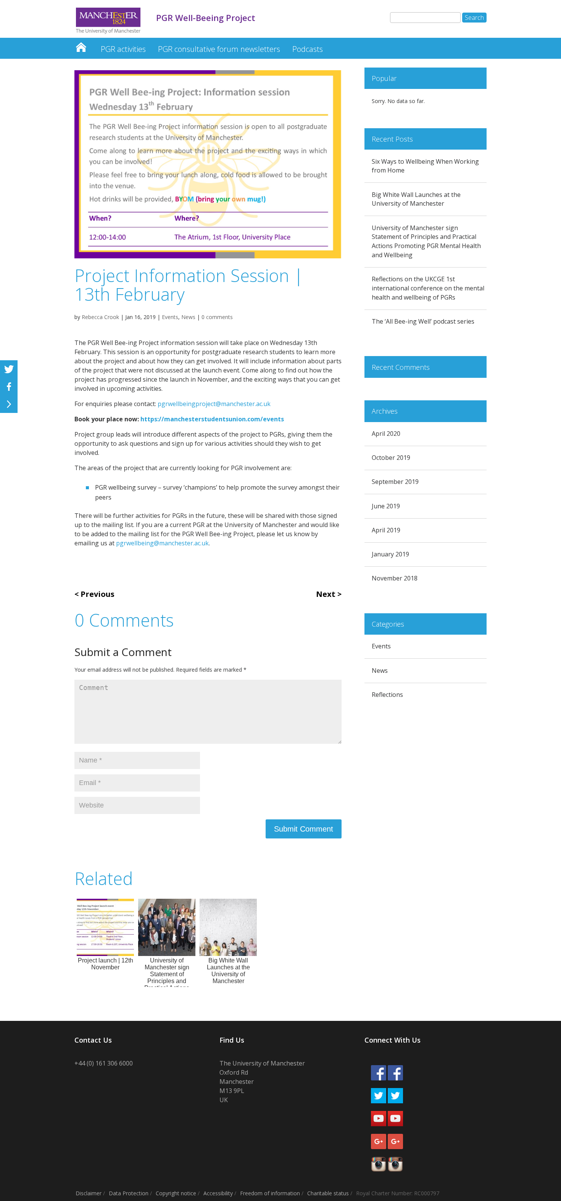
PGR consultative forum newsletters (219, 49)
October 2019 (391, 457)
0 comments (217, 317)
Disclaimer (89, 1193)
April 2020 (386, 433)
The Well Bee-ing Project (81, 45)
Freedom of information (270, 1193)
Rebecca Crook (100, 317)
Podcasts (307, 49)
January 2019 (390, 554)
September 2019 (395, 481)
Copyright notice (176, 1193)
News (188, 317)
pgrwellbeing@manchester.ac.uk (162, 543)
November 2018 (395, 578)
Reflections (387, 694)
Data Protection (128, 1193)
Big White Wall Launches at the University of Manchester (416, 199)
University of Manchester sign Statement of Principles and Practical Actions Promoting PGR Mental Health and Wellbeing (426, 241)
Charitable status (328, 1193)
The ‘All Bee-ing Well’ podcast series (423, 321)
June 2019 (386, 506)
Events (170, 317)
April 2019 (386, 530)
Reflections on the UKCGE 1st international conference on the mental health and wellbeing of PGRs (428, 288)
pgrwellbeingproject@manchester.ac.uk (214, 404)
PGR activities (123, 49)
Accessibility (218, 1193)
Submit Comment (303, 829)
